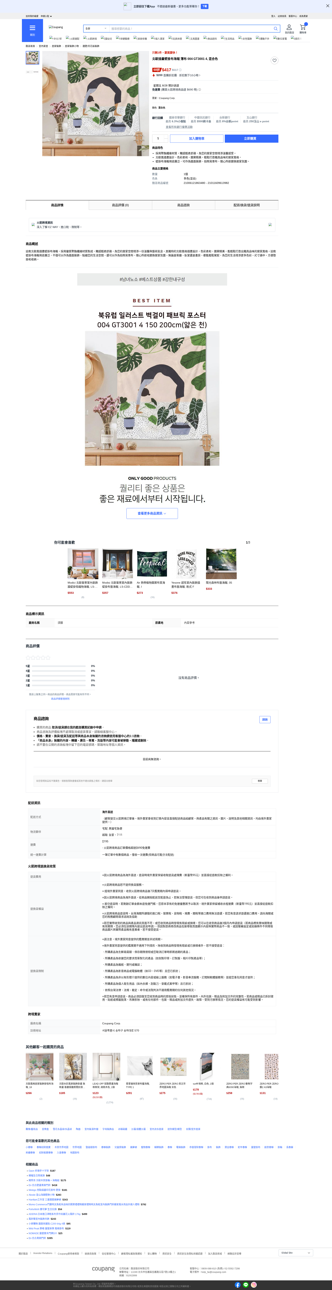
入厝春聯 (61, 1152)
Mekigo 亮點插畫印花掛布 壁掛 (45, 1190)
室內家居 (43, 46)
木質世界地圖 (61, 1147)
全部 (87, 28)
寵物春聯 (145, 1147)
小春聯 (29, 1147)
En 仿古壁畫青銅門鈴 (40, 1185)
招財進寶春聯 (46, 1152)
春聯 (170, 1147)
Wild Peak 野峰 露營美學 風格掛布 (46, 1228)
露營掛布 (255, 1147)
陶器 (78, 1129)
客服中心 (293, 16)
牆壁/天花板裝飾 (91, 46)
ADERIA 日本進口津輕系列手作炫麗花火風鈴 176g (55, 1214)
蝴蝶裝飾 (159, 1147)
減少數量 (166, 137)
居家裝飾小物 (72, 46)
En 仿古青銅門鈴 (37, 1238)
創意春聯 (269, 1147)
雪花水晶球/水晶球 (62, 1129)
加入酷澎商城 (215, 1253)
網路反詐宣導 (234, 1253)
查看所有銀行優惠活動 (179, 126)
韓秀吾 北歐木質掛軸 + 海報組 (44, 1180)
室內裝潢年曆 (91, 1129)
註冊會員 (282, 16)
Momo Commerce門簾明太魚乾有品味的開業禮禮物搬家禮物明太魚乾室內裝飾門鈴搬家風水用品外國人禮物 (84, 1204)
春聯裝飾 (105, 1147)
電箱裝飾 (180, 1147)
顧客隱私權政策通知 (131, 1253)
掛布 (209, 1147)
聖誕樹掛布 (91, 1147)
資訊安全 (167, 1253)
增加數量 (166, 140)
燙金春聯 (229, 1147)
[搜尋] (276, 28)
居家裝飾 (56, 46)
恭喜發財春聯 (196, 1147)
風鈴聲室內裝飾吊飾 (39, 1219)
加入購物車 (196, 138)
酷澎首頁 (30, 46)
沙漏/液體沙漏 (138, 1129)
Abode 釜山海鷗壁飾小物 (42, 1195)
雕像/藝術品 (32, 1129)
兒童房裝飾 (120, 1147)
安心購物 (152, 1253)
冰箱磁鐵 (122, 1129)
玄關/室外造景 (193, 1129)
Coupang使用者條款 (68, 1253)
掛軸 (280, 1147)
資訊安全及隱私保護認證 (190, 1253)
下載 (204, 6)
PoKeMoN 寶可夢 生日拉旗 (43, 1209)
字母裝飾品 (108, 1129)
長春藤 (289, 1147)
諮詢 (265, 719)
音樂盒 (45, 1129)
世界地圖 (77, 1147)
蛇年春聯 (242, 1147)
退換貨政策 (90, 1253)
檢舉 (260, 781)
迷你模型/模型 (175, 1129)
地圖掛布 (74, 1152)
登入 (273, 16)
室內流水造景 (157, 1129)
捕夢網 (133, 1147)
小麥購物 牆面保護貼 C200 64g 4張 (47, 1223)
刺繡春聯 (30, 1152)
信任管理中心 (109, 1253)
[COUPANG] (103, 1270)
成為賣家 (303, 16)
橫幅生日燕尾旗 (37, 1175)
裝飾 (218, 1147)
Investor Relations (42, 1253)
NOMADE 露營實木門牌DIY (43, 1233)
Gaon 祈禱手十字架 (39, 1170)
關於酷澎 (23, 1253)
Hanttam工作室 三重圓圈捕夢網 (45, 1199)
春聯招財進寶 (44, 1147)
